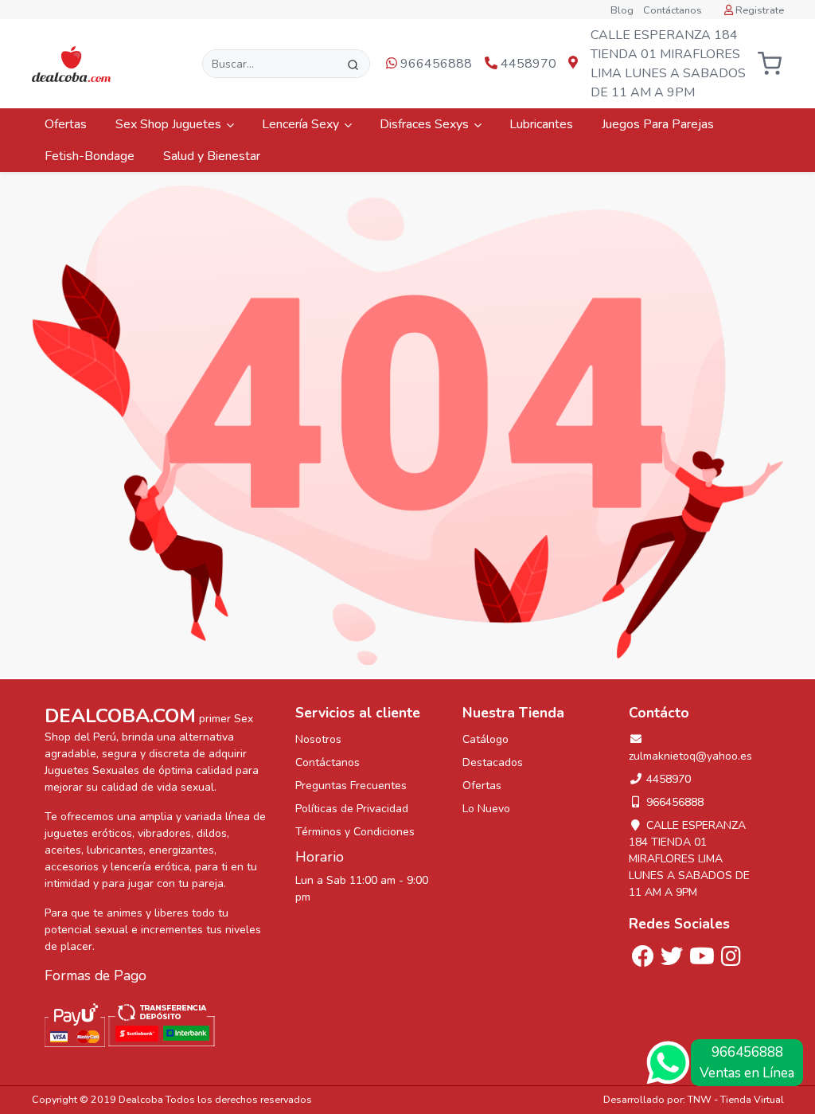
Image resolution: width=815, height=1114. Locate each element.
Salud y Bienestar (213, 156)
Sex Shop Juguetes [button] (169, 124)
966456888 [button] (434, 63)
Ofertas (67, 124)
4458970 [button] (526, 63)
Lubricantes (542, 124)
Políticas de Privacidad (351, 808)
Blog (622, 10)
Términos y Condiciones (355, 831)
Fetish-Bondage (91, 156)
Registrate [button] (758, 10)
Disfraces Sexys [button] (426, 124)
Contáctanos (672, 10)
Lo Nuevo (486, 808)
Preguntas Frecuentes (351, 785)
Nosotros (318, 739)
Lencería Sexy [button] (302, 124)
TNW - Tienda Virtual (736, 1099)
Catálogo (485, 739)
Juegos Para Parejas (659, 124)
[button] (770, 64)
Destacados (492, 762)
